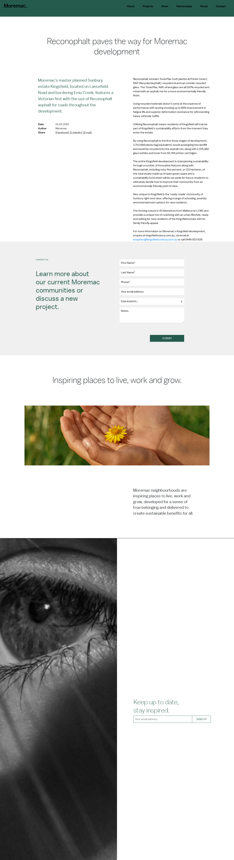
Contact (221, 6)
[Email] (87, 132)
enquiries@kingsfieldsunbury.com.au (155, 239)
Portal (204, 6)
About (130, 6)
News (164, 6)
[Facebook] (62, 132)
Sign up (201, 719)
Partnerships (184, 6)
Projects (148, 6)
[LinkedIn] (76, 132)
